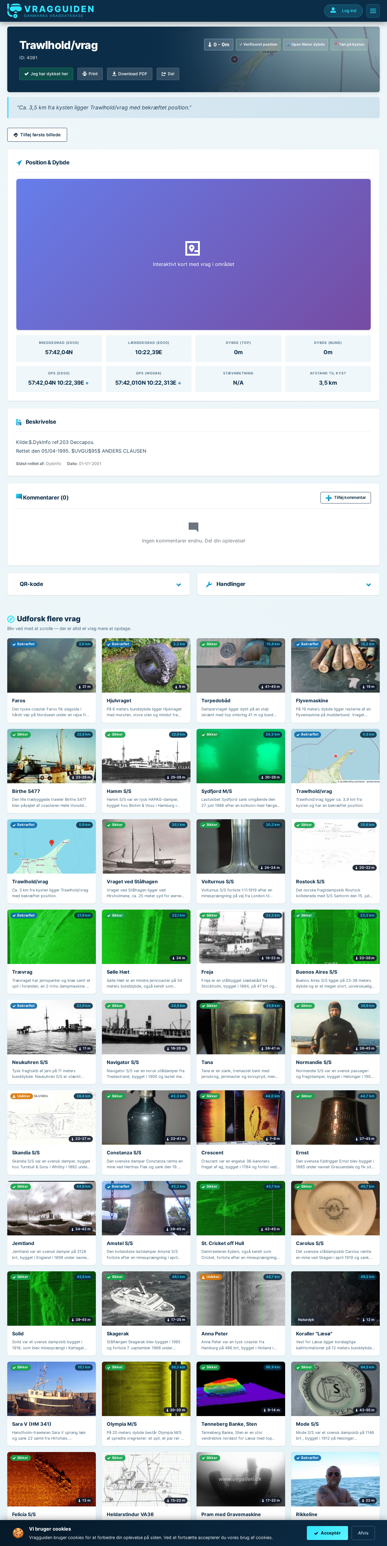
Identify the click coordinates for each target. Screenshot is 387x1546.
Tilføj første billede (40, 134)
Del (171, 73)
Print (93, 73)
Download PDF (132, 73)
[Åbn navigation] (373, 11)
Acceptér (331, 1532)
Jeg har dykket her (49, 73)
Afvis (363, 1532)
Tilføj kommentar (350, 497)
